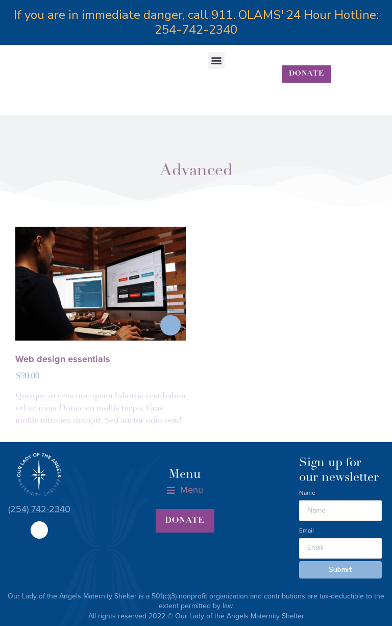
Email (306, 530)
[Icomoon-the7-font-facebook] (39, 530)
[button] (216, 60)
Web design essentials (62, 359)
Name (307, 492)
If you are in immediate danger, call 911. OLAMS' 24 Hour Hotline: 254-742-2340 (196, 22)
